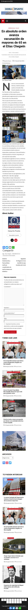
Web (5, 318)
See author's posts (14, 235)
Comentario (7, 286)
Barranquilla (11, 28)
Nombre (6, 307)
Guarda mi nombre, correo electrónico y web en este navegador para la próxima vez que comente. (13, 326)
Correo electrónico (9, 313)
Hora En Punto (7, 61)
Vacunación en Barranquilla (9, 255)
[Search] (25, 20)
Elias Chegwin (8, 253)
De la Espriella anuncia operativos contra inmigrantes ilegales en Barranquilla (13, 362)
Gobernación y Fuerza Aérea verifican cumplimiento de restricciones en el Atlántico (7, 265)
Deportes (17, 372)
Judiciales (17, 343)
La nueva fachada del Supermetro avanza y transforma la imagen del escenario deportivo (14, 499)
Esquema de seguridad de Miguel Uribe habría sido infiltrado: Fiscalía (13, 587)
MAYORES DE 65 (16, 253)
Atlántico (10, 479)
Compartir (8, 250)
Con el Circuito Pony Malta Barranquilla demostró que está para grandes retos (13, 391)
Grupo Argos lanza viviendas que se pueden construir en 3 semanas (13, 557)
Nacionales (11, 538)
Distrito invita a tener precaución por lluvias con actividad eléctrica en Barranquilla (13, 421)
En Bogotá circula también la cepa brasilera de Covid (21, 262)
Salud (17, 28)
